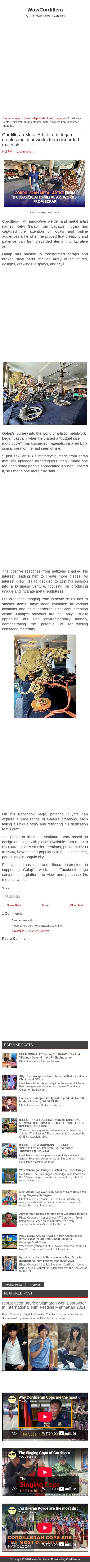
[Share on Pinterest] (17, 888)
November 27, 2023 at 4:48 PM (30, 930)
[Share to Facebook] (18, 896)
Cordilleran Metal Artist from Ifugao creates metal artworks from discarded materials (40, 139)
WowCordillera (45, 10)
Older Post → (78, 905)
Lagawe (60, 118)
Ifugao (17, 118)
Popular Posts (13, 1284)
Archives (35, 1284)
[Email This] (6, 896)
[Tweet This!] (13, 888)
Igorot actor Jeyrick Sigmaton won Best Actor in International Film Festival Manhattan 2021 (50, 1259)
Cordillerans (73, 1559)
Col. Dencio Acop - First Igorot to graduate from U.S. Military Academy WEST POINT (53, 1099)
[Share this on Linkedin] (19, 888)
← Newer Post (12, 905)
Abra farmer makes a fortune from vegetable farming (53, 1213)
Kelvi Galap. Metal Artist (38, 118)
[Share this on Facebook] (11, 888)
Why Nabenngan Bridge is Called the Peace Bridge (52, 1170)
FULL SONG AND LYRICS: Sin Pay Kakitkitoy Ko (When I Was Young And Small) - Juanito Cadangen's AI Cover (50, 1239)
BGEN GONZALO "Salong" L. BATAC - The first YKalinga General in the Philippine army (49, 1056)
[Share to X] (14, 896)
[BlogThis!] (10, 896)
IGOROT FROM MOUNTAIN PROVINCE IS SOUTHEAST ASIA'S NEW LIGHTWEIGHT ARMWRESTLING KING (46, 1148)
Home (6, 118)
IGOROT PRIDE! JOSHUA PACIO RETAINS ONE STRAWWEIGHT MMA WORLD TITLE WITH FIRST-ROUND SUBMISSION (51, 1123)
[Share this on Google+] (15, 888)
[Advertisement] (45, 66)
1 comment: (24, 151)
